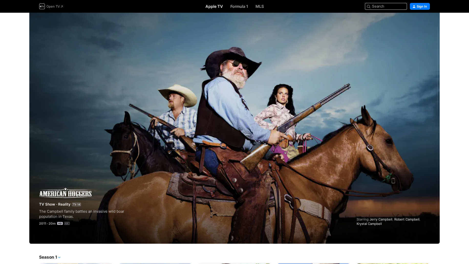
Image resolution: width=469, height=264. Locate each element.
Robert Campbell (406, 219)
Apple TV (214, 6)
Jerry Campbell (381, 219)
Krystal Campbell (369, 224)
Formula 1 (239, 6)
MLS (260, 6)
